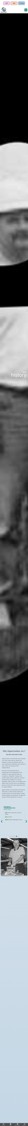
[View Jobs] (3, 1124)
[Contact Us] (24, 1124)
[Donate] (10, 1124)
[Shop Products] (17, 1124)
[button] (25, 10)
